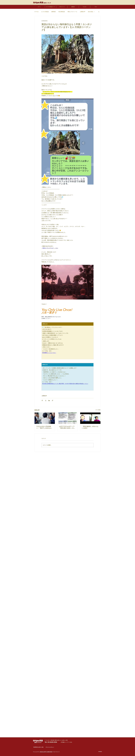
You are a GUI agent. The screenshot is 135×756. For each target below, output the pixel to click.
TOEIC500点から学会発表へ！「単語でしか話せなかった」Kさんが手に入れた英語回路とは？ (44, 427)
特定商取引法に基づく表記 (38, 747)
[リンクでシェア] (52, 400)
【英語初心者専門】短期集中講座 (45, 751)
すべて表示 (98, 409)
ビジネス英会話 (45, 11)
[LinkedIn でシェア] (49, 400)
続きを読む (90, 11)
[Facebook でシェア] (42, 400)
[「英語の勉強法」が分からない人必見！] (90, 418)
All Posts (36, 11)
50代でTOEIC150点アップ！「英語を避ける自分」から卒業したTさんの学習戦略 (67, 427)
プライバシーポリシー (50, 747)
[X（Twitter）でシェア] (45, 400)
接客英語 (53, 11)
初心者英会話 (61, 11)
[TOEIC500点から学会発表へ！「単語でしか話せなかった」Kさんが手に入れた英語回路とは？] (45, 418)
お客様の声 (82, 11)
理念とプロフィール (72, 11)
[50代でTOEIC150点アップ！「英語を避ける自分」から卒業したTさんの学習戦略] (67, 418)
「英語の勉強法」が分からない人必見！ (90, 427)
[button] (98, 11)
